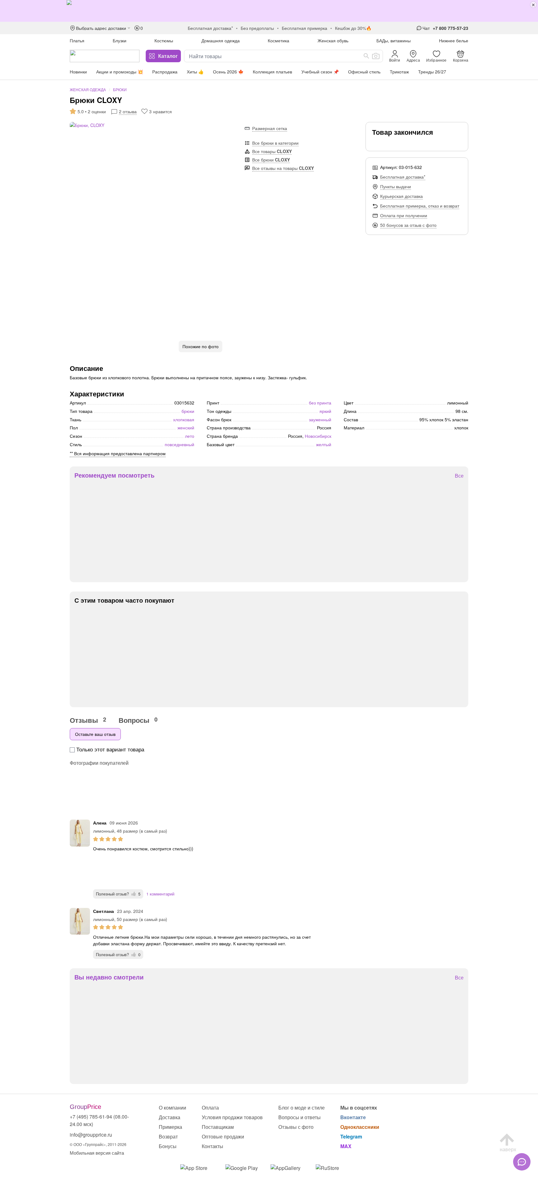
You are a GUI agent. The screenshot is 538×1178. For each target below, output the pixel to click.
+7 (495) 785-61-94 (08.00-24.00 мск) (99, 1120)
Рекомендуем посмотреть (114, 475)
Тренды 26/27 (432, 71)
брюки (188, 411)
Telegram (351, 1136)
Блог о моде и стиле (301, 1107)
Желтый (323, 444)
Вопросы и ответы (299, 1117)
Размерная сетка (269, 128)
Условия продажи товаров (232, 1117)
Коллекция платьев (272, 71)
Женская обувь (333, 40)
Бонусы (168, 1146)
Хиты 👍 (195, 71)
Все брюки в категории (275, 143)
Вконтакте (353, 1117)
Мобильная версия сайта (97, 1152)
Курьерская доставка (401, 196)
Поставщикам (218, 1126)
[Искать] (366, 56)
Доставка (169, 1117)
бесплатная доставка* (210, 28)
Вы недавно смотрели (109, 977)
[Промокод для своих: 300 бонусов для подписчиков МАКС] (269, 11)
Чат (426, 28)
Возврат (168, 1136)
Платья (77, 40)
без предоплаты (257, 28)
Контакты (212, 1146)
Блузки (119, 40)
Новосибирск (318, 436)
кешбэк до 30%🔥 (353, 28)
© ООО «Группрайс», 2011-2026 (98, 1144)
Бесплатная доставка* (402, 177)
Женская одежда (88, 89)
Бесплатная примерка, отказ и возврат (419, 206)
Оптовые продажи (223, 1136)
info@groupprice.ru (91, 1134)
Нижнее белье (453, 40)
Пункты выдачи (395, 186)
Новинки (78, 71)
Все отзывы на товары (283, 168)
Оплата (210, 1107)
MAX (346, 1146)
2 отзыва (128, 111)
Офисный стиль (364, 71)
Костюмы (163, 40)
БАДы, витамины (393, 40)
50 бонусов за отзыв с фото (408, 225)
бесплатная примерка (304, 28)
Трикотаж (399, 71)
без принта (320, 403)
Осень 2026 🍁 (228, 71)
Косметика (278, 40)
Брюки (120, 89)
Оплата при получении (403, 215)
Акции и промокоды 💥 (119, 71)
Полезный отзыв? (118, 894)
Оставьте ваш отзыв (95, 734)
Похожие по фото (200, 346)
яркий (325, 411)
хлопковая (183, 419)
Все (459, 476)
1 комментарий (160, 894)
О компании (172, 1107)
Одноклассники (359, 1126)
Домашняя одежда (220, 40)
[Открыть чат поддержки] (522, 1162)
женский (185, 427)
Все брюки (271, 160)
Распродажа (164, 71)
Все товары (272, 151)
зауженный (320, 419)
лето (189, 436)
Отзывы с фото (296, 1126)
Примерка (170, 1126)
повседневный (179, 444)
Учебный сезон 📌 (320, 71)
